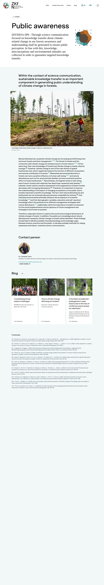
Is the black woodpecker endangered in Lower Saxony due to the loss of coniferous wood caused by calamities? (79, 303)
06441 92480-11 (25, 264)
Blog (75, 5)
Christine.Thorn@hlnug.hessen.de (30, 262)
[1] (52, 160)
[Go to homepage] (17, 5)
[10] (29, 199)
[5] (48, 173)
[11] (36, 204)
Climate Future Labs (57, 5)
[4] (76, 163)
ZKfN (47, 5)
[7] (68, 175)
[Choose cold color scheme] (88, 5)
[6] (67, 175)
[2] (54, 160)
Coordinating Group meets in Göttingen (22, 300)
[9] (81, 183)
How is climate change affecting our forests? (50, 300)
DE (82, 5)
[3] (75, 163)
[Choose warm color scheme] (91, 5)
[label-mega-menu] (97, 5)
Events (69, 5)
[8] (42, 180)
